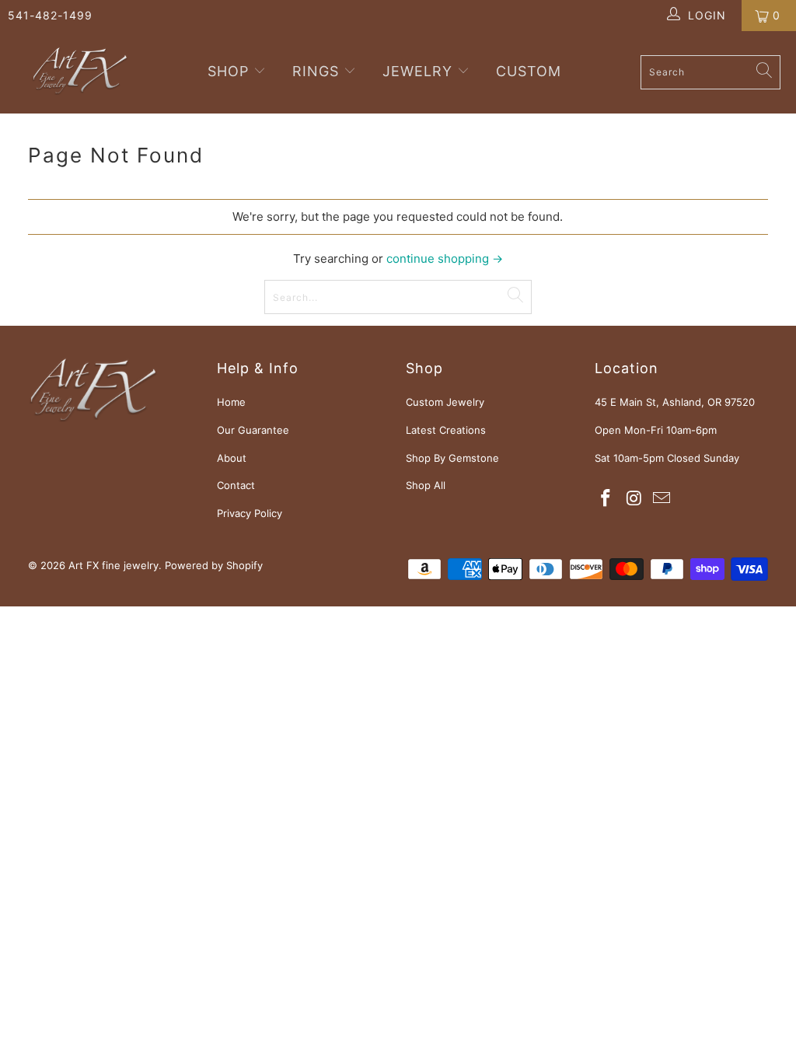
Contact (236, 485)
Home (231, 402)
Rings (315, 71)
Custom (528, 71)
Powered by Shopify (214, 565)
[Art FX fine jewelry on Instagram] (634, 498)
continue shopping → (444, 258)
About (231, 458)
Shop (230, 71)
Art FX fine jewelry (113, 565)
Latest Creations (446, 430)
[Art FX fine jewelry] (79, 72)
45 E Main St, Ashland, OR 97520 (675, 402)
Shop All (425, 485)
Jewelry (417, 71)
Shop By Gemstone (452, 458)
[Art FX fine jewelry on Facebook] (606, 498)
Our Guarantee (253, 430)
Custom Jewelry (445, 402)
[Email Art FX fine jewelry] (662, 498)
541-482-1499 (50, 15)
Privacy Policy (249, 513)
